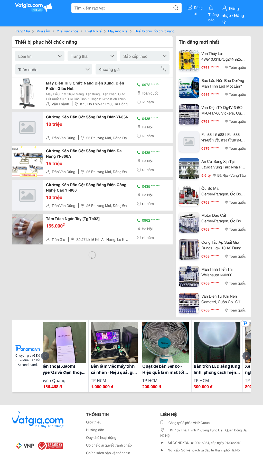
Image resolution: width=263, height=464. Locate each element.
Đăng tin (198, 8)
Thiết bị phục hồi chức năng (154, 31)
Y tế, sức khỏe (67, 31)
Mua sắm (43, 31)
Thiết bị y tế (93, 31)
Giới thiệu (93, 421)
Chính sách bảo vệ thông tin (108, 452)
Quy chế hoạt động (101, 437)
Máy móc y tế (117, 31)
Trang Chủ (22, 31)
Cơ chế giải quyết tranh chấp (109, 445)
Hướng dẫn (95, 429)
